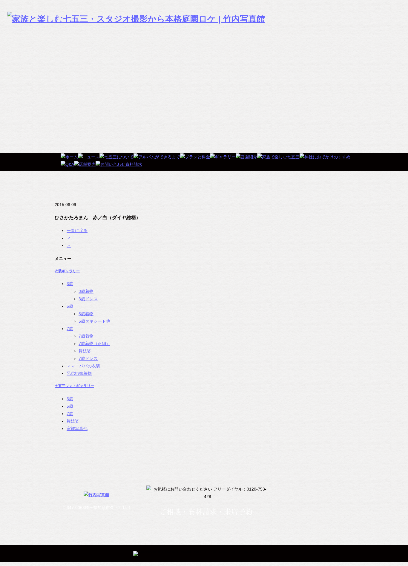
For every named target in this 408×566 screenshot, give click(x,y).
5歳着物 (86, 313)
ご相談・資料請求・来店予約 (206, 511)
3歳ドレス (88, 298)
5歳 (70, 306)
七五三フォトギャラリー (74, 386)
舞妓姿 (85, 351)
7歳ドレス (88, 358)
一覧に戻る (77, 230)
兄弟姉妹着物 (79, 373)
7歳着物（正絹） (94, 343)
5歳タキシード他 (94, 321)
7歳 (70, 328)
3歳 (70, 283)
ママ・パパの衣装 (83, 366)
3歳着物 (86, 291)
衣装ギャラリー (67, 271)
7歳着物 (86, 336)
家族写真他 (77, 428)
